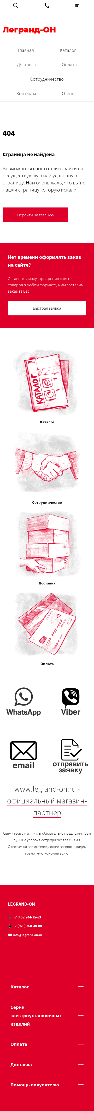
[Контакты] (46, 5)
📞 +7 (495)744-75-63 (24, 917)
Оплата (69, 65)
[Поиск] (15, 5)
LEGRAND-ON (21, 904)
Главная (26, 50)
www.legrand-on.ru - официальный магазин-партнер (47, 800)
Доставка (26, 65)
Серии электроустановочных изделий (36, 1015)
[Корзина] (78, 5)
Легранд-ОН (29, 30)
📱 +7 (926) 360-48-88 (25, 925)
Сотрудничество (47, 79)
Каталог (68, 50)
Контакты (26, 93)
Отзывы (69, 93)
